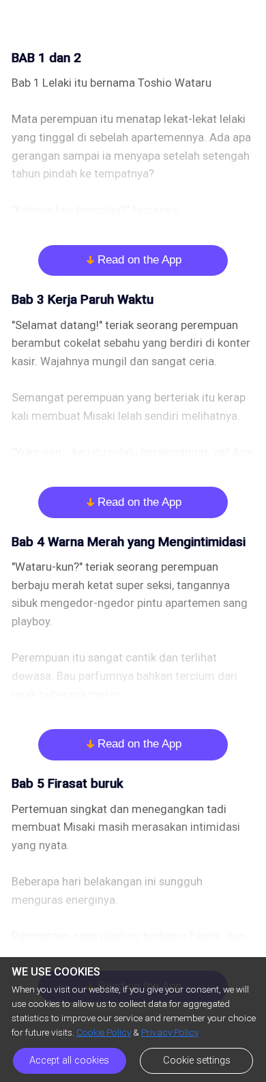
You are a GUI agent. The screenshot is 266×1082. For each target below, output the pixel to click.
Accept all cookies (69, 1060)
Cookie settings (197, 1060)
